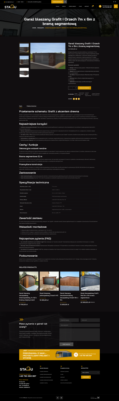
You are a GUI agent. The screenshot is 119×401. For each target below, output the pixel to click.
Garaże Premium (76, 94)
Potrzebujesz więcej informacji (87, 354)
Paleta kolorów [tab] (31, 106)
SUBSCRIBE (86, 377)
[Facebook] (74, 99)
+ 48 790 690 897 (85, 355)
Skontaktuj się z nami (107, 5)
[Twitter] (76, 99)
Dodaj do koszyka (84, 87)
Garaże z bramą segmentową (88, 94)
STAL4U (25, 397)
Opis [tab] (20, 106)
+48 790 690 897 (107, 7)
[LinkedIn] (79, 99)
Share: (70, 98)
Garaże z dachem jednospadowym (96, 94)
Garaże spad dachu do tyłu (81, 94)
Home (34, 28)
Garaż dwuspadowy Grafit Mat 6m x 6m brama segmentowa (89, 295)
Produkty (40, 28)
